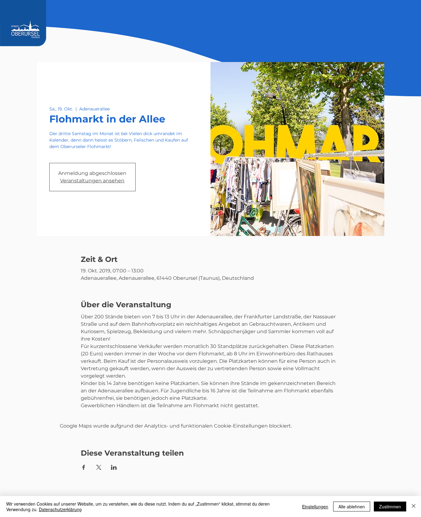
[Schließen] (413, 506)
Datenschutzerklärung (60, 509)
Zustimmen (390, 506)
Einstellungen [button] (315, 506)
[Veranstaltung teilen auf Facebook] (84, 467)
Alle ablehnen (351, 506)
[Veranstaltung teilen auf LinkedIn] (114, 467)
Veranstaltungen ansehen (92, 181)
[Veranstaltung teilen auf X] (99, 467)
